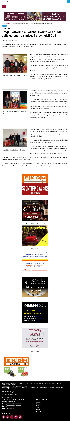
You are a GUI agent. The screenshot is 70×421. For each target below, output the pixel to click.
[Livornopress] (35, 8)
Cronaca (8, 23)
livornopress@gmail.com (14, 405)
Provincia (38, 411)
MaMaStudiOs (10, 397)
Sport (37, 407)
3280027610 (12, 401)
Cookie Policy (14, 394)
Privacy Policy (5, 394)
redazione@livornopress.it (14, 403)
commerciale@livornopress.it (15, 407)
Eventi (38, 409)
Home (3, 23)
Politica (38, 406)
